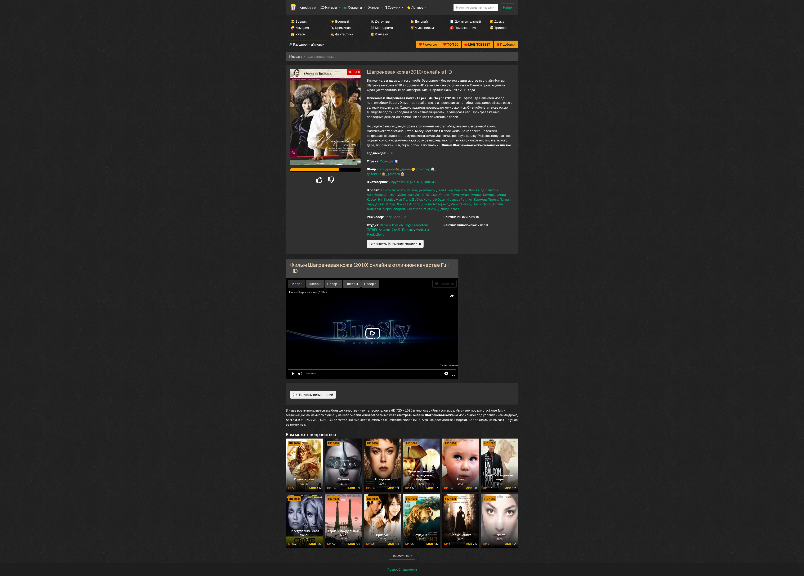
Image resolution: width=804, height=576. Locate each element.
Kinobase (307, 7)
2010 (390, 153)
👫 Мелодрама (381, 28)
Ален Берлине (395, 217)
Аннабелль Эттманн (382, 194)
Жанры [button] (374, 7)
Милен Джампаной (421, 190)
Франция (387, 161)
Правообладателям (402, 569)
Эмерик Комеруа (484, 194)
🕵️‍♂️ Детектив (380, 21)
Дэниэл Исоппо (409, 204)
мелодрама (386, 169)
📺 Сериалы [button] (352, 7)
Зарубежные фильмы (405, 182)
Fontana (408, 229)
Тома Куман (460, 194)
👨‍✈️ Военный (340, 21)
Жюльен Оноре (438, 194)
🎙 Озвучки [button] (393, 7)
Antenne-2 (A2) (390, 229)
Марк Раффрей (394, 209)
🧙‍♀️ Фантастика (342, 34)
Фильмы (430, 182)
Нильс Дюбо (482, 204)
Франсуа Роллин (460, 199)
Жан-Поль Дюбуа (409, 199)
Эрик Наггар (386, 204)
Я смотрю (446, 284)
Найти (507, 7)
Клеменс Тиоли (486, 199)
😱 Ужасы (298, 34)
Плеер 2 (315, 284)
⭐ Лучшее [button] (415, 7)
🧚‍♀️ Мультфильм (422, 28)
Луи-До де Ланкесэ (484, 190)
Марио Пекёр (460, 204)
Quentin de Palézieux (422, 209)
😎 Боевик (299, 21)
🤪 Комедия (300, 28)
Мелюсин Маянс (412, 194)
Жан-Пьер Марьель (452, 190)
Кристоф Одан (435, 199)
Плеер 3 (333, 284)
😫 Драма (497, 21)
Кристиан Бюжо (392, 190)
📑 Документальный (464, 21)
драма (406, 169)
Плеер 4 (352, 284)
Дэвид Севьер (449, 209)
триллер (424, 169)
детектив (374, 174)
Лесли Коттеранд (435, 204)
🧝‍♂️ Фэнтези (379, 34)
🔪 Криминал (341, 28)
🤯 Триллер (499, 28)
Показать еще (402, 556)
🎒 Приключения (463, 28)
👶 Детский (419, 21)
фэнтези (394, 174)
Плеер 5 (370, 284)
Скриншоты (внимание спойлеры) (395, 244)
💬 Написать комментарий (313, 394)
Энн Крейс (386, 199)
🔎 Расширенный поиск (306, 44)
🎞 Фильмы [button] (329, 7)
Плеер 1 (296, 284)
